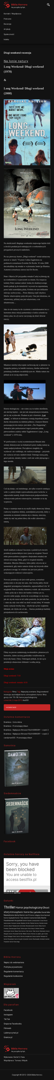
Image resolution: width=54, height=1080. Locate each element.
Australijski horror (9, 931)
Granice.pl (8, 1037)
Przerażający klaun (20, 726)
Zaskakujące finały (14, 928)
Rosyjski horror (8, 934)
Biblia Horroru (19, 4)
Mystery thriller (25, 923)
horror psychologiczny (28, 697)
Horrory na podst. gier (37, 934)
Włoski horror (27, 934)
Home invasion (40, 928)
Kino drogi (17, 942)
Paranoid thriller (17, 934)
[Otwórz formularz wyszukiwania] (47, 4)
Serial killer (46, 912)
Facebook (8, 1010)
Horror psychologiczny (28, 907)
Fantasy (6, 928)
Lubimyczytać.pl (11, 1033)
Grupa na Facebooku (13, 1024)
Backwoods (36, 939)
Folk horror (29, 931)
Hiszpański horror (20, 920)
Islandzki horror (28, 939)
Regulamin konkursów (13, 976)
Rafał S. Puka (19, 1057)
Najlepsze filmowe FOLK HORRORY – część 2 (31, 730)
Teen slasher (24, 918)
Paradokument (9, 920)
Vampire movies (15, 923)
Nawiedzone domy (11, 915)
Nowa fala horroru (20, 931)
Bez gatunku (35, 912)
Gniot (41, 920)
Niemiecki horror (45, 931)
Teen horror (36, 931)
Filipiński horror (8, 942)
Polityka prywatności (13, 967)
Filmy (14, 692)
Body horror (42, 926)
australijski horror (18, 695)
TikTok (7, 1019)
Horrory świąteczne (26, 936)
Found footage (8, 936)
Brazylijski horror (13, 939)
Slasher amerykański (33, 920)
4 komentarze (11, 707)
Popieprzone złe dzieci (19, 926)
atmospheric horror (34, 695)
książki (20, 939)
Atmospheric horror (20, 912)
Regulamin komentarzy (14, 971)
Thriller (9, 907)
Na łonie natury (16, 61)
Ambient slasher (44, 939)
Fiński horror (16, 936)
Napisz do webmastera (14, 962)
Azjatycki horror (14, 918)
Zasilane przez (9, 893)
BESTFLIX (17, 893)
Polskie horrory (34, 923)
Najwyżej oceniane (28, 692)
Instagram (8, 1014)
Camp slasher (36, 936)
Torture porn (24, 928)
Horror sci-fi (24, 915)
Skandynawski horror (32, 926)
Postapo (43, 936)
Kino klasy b (31, 928)
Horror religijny (35, 915)
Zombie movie (43, 923)
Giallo (46, 934)
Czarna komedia (35, 918)
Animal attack (8, 926)
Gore (42, 915)
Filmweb (7, 1028)
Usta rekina (17, 722)
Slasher (43, 918)
